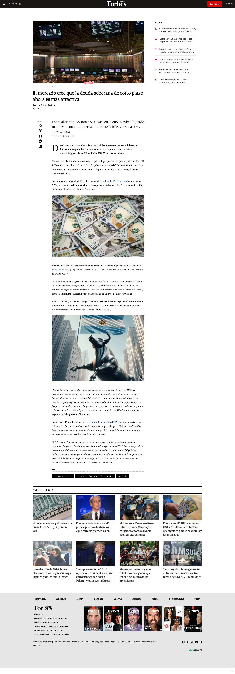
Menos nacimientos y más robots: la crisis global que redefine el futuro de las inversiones (135, 575)
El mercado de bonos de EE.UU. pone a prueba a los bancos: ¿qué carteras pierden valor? (95, 527)
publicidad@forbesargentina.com (54, 618)
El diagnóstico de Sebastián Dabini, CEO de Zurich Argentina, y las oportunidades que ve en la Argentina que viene (177, 30)
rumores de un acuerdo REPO (103, 422)
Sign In (229, 4)
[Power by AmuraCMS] (195, 650)
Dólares (93, 476)
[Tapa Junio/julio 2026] (93, 619)
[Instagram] (192, 642)
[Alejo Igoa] (133, 619)
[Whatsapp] (40, 126)
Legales (114, 642)
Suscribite (214, 4)
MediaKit (37, 642)
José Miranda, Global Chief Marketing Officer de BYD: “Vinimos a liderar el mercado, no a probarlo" (176, 81)
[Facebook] (40, 136)
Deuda (80, 476)
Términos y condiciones (99, 642)
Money (80, 599)
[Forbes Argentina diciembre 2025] (153, 619)
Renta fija (122, 476)
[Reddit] (40, 141)
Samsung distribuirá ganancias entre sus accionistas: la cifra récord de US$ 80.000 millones (182, 573)
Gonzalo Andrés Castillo (44, 105)
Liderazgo (61, 599)
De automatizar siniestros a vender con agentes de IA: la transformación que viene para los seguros (177, 71)
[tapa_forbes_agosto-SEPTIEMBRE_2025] (192, 619)
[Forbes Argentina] (117, 3)
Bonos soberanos (63, 476)
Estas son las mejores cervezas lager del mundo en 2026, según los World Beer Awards (177, 40)
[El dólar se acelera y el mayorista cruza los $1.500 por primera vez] (52, 507)
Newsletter (47, 642)
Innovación (40, 599)
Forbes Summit (176, 599)
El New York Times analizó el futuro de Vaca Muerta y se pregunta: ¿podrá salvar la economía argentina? (137, 529)
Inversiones (107, 476)
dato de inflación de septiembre (115, 181)
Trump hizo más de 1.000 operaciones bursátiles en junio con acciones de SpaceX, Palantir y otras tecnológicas (95, 575)
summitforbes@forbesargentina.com (54, 626)
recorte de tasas (62, 269)
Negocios (98, 599)
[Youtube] (196, 642)
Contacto (57, 642)
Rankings (136, 599)
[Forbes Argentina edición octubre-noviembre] (173, 619)
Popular (159, 22)
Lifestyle (118, 599)
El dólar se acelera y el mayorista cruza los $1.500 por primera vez (52, 527)
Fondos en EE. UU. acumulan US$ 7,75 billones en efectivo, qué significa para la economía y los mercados (182, 529)
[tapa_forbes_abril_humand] (113, 619)
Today (197, 599)
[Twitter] (40, 131)
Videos (155, 599)
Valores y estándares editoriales (75, 642)
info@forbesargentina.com (51, 622)
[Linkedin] (40, 146)
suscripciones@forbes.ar (54, 630)
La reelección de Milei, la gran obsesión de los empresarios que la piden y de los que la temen (52, 573)
